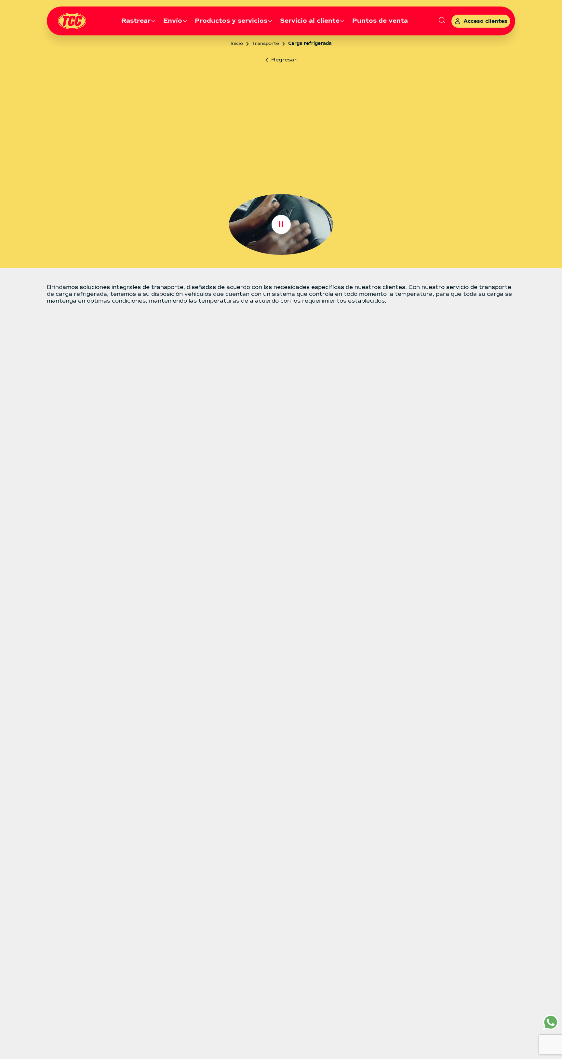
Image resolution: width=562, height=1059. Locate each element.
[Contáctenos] (550, 1022)
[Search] (442, 21)
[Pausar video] (281, 224)
